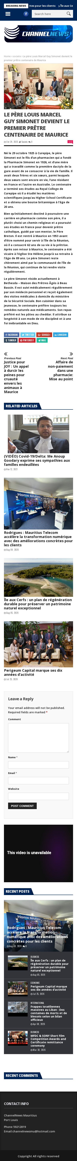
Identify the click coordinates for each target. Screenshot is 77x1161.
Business (35, 957)
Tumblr (12, 340)
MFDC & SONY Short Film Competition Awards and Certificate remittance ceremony (48, 1040)
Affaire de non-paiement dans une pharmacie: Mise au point (60, 369)
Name (13, 757)
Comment (14, 719)
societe (17, 56)
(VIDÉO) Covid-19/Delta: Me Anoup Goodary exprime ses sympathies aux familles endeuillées (37, 460)
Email (12, 773)
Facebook (13, 334)
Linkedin (62, 334)
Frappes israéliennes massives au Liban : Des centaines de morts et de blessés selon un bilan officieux (49, 1013)
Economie (35, 983)
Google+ (46, 334)
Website (13, 789)
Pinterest (28, 340)
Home (7, 56)
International (37, 1003)
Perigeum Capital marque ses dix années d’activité (33, 672)
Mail (43, 340)
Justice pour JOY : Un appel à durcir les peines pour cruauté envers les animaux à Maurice (16, 375)
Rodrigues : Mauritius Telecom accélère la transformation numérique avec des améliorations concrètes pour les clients (38, 538)
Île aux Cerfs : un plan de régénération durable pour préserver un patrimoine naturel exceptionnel (38, 603)
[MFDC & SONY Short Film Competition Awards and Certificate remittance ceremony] (18, 1038)
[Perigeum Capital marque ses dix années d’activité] (38, 644)
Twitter (29, 334)
